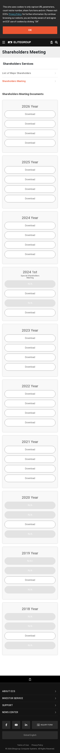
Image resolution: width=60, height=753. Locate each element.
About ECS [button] (8, 691)
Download (30, 114)
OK (30, 30)
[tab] (30, 691)
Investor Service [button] (12, 698)
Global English (30, 735)
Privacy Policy (15, 14)
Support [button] (7, 705)
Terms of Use (23, 745)
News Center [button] (10, 712)
